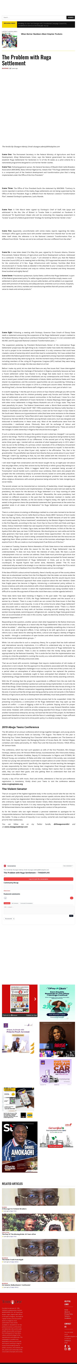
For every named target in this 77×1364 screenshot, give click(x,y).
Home (66, 1310)
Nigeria (4, 1207)
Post (71, 915)
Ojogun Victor (13, 1211)
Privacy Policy (68, 1314)
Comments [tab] (7, 903)
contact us (67, 1340)
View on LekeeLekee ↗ (67, 865)
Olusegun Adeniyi (14, 1262)
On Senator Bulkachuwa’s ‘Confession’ (16, 1285)
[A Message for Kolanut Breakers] (38, 1197)
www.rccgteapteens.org (12, 784)
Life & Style (5, 1232)
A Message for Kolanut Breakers (14, 1209)
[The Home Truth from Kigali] (38, 1247)
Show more (7, 890)
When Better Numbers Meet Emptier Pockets (41, 34)
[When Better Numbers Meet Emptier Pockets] (11, 40)
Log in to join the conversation (38, 879)
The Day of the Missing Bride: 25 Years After (19, 1234)
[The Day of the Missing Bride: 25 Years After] (38, 1222)
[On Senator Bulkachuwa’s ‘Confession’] (38, 1273)
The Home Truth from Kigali (13, 1260)
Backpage (5, 68)
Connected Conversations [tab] (26, 903)
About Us (67, 1312)
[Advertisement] (38, 847)
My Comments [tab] (15, 903)
